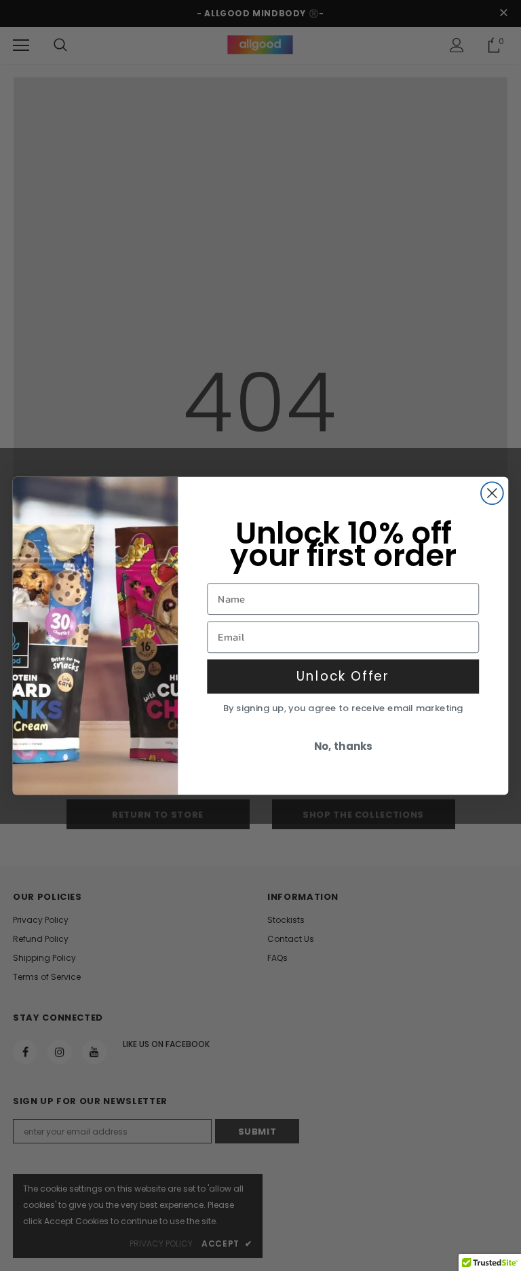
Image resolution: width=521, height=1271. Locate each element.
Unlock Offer (343, 676)
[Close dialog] (492, 493)
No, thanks (343, 745)
